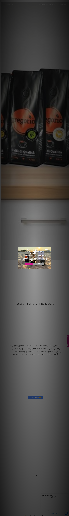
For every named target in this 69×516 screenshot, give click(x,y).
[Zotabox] (50, 267)
